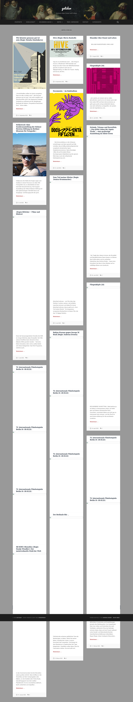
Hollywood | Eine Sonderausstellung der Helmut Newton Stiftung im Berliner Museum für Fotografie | (28, 128)
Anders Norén (107, 617)
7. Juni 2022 (21, 358)
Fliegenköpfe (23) (97, 284)
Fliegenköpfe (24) (97, 65)
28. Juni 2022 (95, 275)
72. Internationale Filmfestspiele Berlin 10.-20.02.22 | (29, 368)
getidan (66, 8)
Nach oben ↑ (116, 617)
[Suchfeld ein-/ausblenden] (117, 22)
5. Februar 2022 (58, 658)
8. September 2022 (59, 81)
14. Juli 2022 (58, 168)
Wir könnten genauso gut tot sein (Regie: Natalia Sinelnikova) (29, 39)
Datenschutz (97, 22)
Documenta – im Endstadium (65, 91)
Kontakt (85, 22)
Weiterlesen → (20, 109)
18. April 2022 (95, 428)
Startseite (18, 22)
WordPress (42, 617)
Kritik (59, 22)
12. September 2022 (23, 115)
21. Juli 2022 (95, 118)
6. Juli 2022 (21, 202)
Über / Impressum (73, 22)
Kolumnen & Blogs (45, 22)
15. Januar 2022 (22, 695)
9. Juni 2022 (58, 323)
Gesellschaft (30, 22)
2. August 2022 (95, 56)
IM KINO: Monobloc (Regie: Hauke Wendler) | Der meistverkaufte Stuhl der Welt (28, 549)
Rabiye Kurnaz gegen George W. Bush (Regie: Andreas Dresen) (66, 333)
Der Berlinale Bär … (61, 514)
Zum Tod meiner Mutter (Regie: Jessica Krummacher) (66, 178)
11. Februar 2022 (96, 646)
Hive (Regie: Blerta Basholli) (64, 38)
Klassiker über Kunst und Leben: (103, 38)
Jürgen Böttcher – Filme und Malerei (28, 213)
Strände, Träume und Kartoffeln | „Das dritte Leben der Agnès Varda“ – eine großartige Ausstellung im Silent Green (103, 130)
